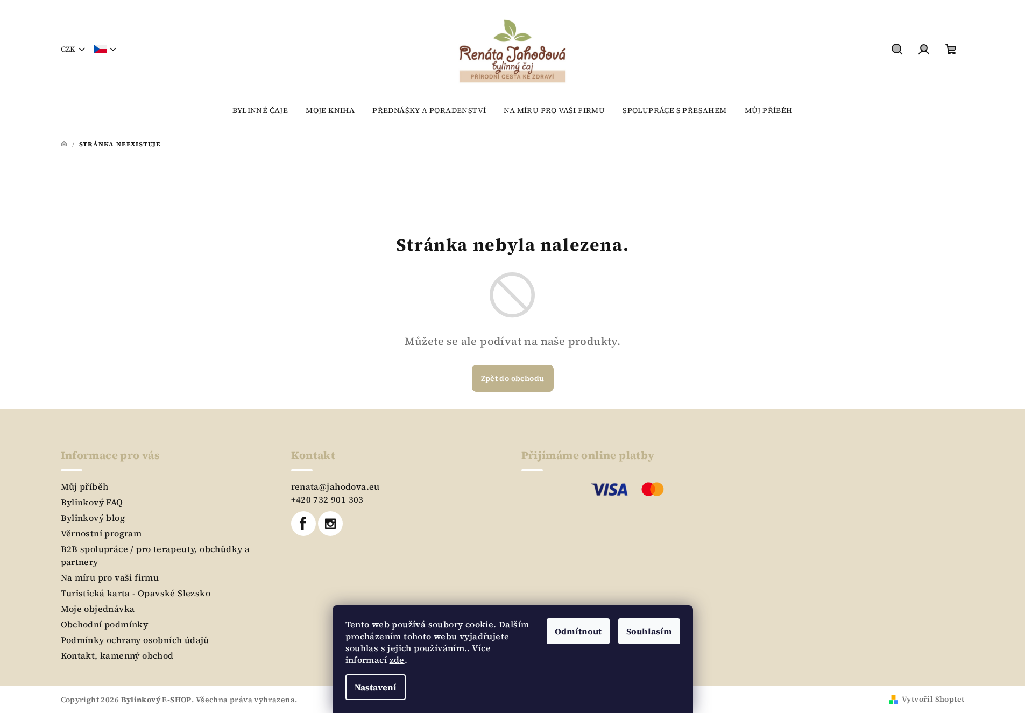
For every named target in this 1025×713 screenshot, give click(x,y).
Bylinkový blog (93, 518)
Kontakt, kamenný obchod (117, 655)
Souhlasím (649, 631)
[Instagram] (330, 523)
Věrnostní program (101, 533)
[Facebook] (303, 523)
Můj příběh (85, 486)
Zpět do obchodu (513, 378)
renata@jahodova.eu (335, 486)
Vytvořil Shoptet (933, 699)
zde (397, 660)
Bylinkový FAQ (92, 502)
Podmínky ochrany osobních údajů (135, 640)
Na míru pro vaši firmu (110, 577)
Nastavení (376, 687)
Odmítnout (578, 631)
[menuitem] (260, 110)
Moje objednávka (98, 609)
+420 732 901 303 (327, 499)
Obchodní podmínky (105, 624)
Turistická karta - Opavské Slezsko (136, 593)
